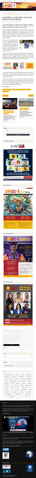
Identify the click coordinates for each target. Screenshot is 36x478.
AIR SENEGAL (9, 89)
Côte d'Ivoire (29, 381)
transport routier (11, 396)
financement (18, 383)
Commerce (6, 381)
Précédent (6, 95)
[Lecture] (3, 432)
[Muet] (30, 432)
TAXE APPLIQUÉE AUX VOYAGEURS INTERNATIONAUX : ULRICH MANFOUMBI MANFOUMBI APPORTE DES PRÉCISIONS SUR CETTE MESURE (26, 113)
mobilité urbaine (24, 387)
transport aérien (6, 91)
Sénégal (24, 89)
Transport (12, 112)
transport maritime (28, 394)
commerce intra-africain (22, 381)
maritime (13, 387)
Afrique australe (29, 374)
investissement (6, 385)
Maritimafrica (4, 1)
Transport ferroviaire (18, 394)
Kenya (12, 385)
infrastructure (29, 383)
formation (23, 383)
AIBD (4, 89)
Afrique (23, 374)
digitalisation (6, 383)
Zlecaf (26, 396)
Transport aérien (6, 113)
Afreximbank (17, 374)
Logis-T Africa (19, 89)
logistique (22, 385)
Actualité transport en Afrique (9, 374)
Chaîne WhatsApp (9, 1)
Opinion (9, 112)
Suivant (30, 95)
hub (14, 89)
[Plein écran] (32, 432)
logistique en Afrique (29, 385)
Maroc (18, 387)
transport (28, 89)
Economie (12, 383)
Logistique (5, 112)
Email (7, 130)
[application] (17, 424)
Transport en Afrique (8, 394)
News (30, 387)
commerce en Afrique (13, 381)
